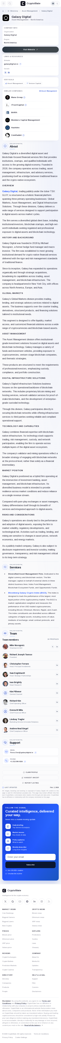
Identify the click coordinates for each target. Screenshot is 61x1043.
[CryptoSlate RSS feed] (49, 901)
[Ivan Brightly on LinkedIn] (57, 683)
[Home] (3, 11)
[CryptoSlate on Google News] (13, 901)
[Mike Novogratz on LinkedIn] (57, 646)
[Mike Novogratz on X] (52, 646)
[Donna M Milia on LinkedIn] (57, 711)
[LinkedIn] (8, 72)
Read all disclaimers (32, 1025)
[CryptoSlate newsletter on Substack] (20, 901)
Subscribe (30, 865)
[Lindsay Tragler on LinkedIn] (57, 720)
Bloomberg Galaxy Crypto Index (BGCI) (27, 593)
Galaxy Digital (9, 191)
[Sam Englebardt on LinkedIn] (57, 674)
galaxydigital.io (11, 64)
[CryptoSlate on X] (5, 901)
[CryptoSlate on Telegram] (27, 901)
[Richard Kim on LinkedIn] (57, 702)
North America (10, 43)
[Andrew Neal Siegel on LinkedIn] (57, 730)
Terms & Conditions (41, 1034)
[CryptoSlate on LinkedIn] (34, 901)
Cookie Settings (21, 1037)
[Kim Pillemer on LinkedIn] (57, 693)
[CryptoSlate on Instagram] (42, 901)
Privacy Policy (20, 1003)
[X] (5, 72)
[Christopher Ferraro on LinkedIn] (57, 665)
